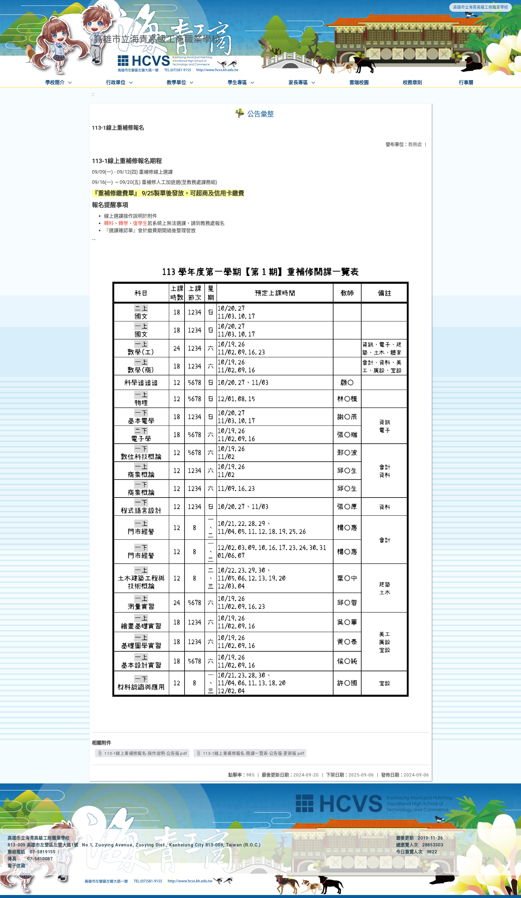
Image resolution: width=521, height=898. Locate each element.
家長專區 (298, 82)
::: (93, 94)
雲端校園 (359, 82)
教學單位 (176, 82)
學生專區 (237, 82)
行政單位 (115, 82)
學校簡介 (55, 82)
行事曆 (466, 82)
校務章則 (412, 82)
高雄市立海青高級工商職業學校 (480, 7)
